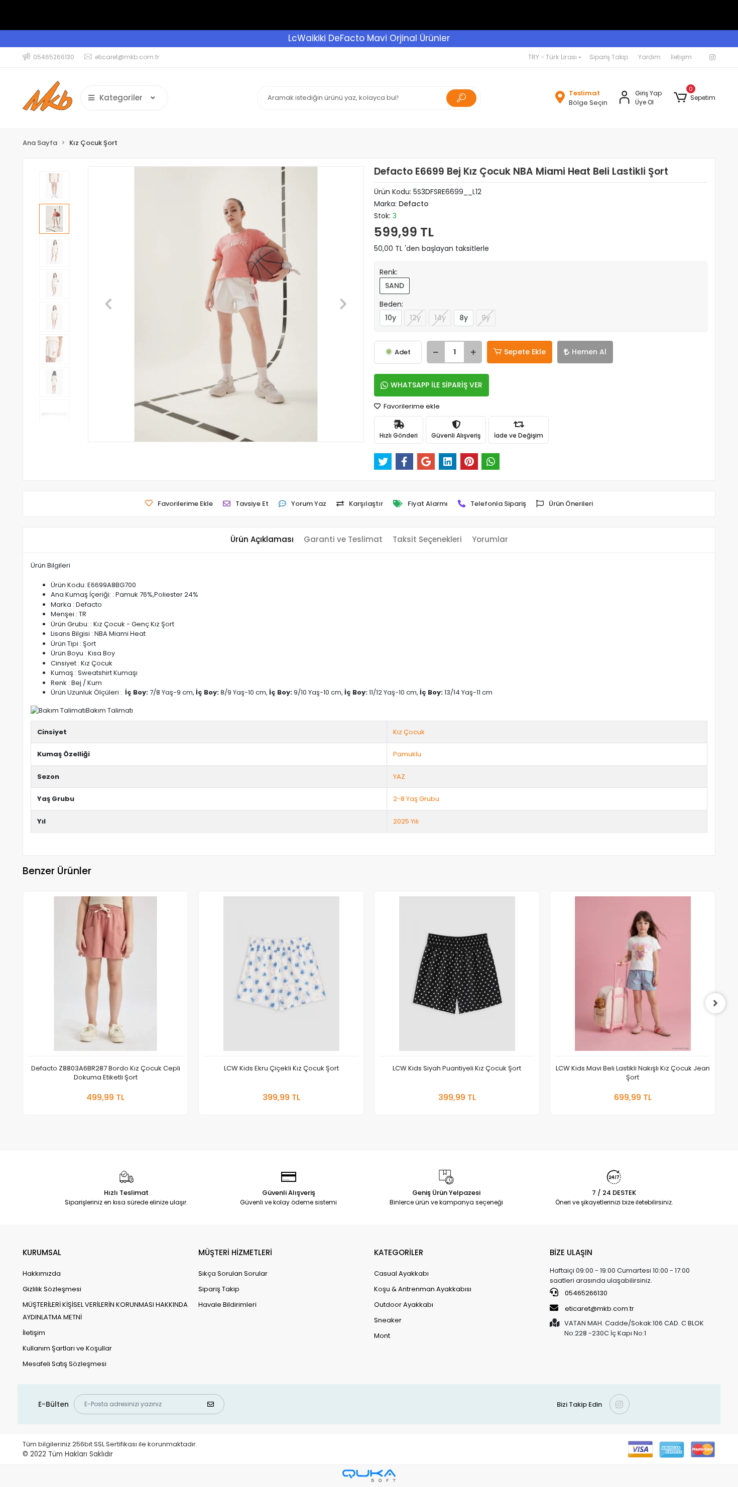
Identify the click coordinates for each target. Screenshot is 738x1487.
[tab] (262, 540)
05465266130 (585, 1293)
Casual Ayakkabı (401, 1273)
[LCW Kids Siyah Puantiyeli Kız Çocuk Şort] (281, 976)
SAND (394, 286)
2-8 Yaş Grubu (416, 798)
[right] (715, 1003)
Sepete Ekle (525, 352)
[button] (694, 97)
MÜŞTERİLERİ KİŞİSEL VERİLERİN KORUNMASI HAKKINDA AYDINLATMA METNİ (105, 1311)
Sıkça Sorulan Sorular (233, 1273)
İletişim (681, 57)
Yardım (649, 57)
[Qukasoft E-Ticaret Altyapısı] (369, 1475)
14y (440, 318)
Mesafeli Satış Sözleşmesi (64, 1364)
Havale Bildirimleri (227, 1304)
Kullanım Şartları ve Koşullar (67, 1348)
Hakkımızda (42, 1273)
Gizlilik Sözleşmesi (52, 1289)
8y (463, 318)
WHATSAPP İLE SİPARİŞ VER (436, 385)
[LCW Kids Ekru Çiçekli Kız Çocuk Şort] (105, 976)
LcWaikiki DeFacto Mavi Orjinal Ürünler (369, 38)
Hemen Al (589, 352)
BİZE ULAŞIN (571, 1252)
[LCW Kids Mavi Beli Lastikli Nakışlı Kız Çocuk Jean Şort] (457, 976)
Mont (382, 1335)
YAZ (399, 776)
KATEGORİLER (398, 1252)
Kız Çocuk (409, 732)
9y (485, 318)
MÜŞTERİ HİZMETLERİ (235, 1252)
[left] (23, 1003)
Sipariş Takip (608, 57)
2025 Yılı (406, 821)
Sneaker (388, 1320)
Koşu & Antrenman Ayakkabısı (422, 1289)
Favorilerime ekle (411, 406)
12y (415, 318)
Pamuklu (407, 754)
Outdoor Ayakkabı (403, 1304)
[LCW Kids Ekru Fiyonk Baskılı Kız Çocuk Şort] (632, 976)
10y (390, 318)
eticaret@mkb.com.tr (598, 1308)
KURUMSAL (42, 1252)
